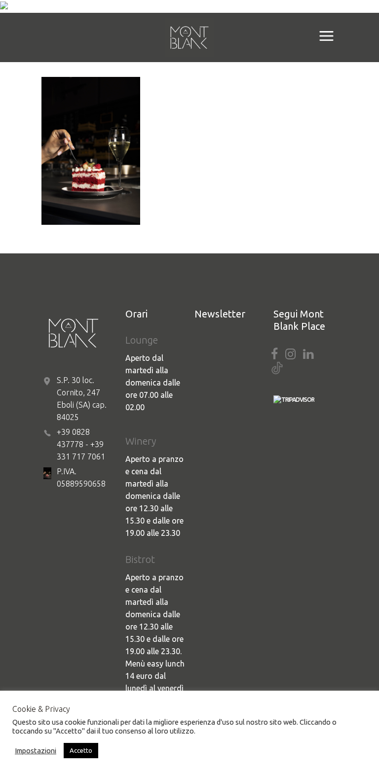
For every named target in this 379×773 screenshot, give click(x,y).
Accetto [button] (81, 750)
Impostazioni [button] (35, 750)
